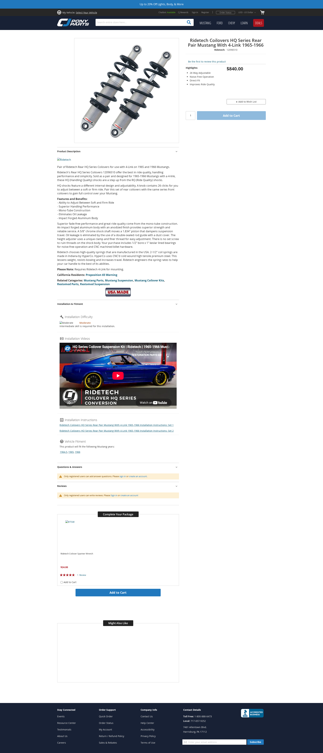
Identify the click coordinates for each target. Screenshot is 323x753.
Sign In (195, 12)
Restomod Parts (68, 284)
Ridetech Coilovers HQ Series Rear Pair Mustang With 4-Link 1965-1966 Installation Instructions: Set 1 (117, 425)
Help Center (147, 723)
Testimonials (64, 729)
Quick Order (106, 716)
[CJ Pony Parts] (65, 22)
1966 (77, 452)
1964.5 (63, 452)
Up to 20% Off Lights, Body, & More (162, 4)
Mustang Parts (93, 280)
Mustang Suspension (119, 280)
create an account (138, 476)
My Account (105, 729)
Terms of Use (148, 742)
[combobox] (145, 22)
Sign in (114, 495)
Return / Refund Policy (111, 736)
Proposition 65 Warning (101, 275)
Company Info (149, 709)
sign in (122, 476)
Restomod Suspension (95, 284)
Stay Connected (66, 709)
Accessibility (147, 729)
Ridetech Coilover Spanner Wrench (77, 553)
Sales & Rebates (108, 742)
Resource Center (66, 723)
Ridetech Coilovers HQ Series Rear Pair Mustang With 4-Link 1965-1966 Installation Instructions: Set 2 (117, 430)
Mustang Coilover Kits (149, 280)
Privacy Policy (148, 736)
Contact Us (147, 716)
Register (205, 12)
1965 (71, 452)
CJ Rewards (183, 12)
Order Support (107, 709)
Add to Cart (118, 592)
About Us (62, 736)
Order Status (225, 12)
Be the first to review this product (207, 61)
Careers (61, 742)
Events (61, 716)
